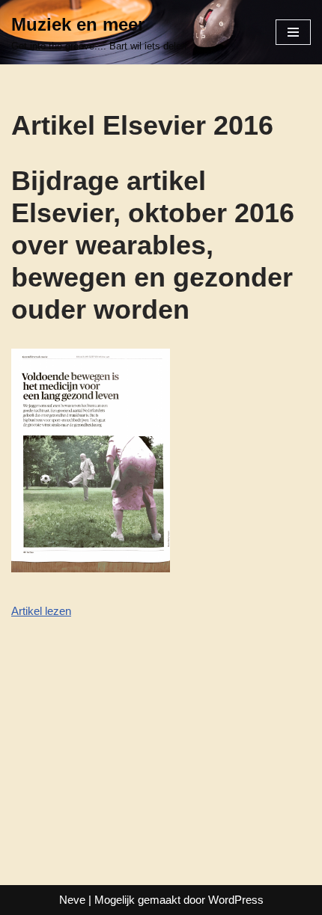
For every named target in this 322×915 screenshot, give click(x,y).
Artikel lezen (41, 611)
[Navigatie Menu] (293, 32)
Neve (72, 899)
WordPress (236, 899)
